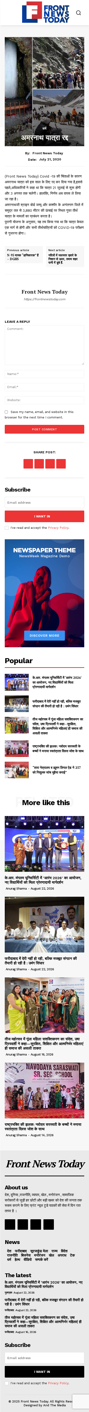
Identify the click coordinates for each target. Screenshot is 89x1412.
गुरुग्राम (8, 1292)
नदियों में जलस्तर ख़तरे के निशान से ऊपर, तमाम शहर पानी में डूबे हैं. (63, 259)
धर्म (44, 128)
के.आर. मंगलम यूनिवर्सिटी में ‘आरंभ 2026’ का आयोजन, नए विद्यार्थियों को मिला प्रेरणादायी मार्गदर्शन (57, 682)
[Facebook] (28, 464)
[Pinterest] (50, 464)
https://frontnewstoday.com (44, 299)
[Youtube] (48, 1224)
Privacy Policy (58, 528)
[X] (39, 464)
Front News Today (48, 153)
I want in (42, 516)
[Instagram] (23, 1224)
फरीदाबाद (9, 1310)
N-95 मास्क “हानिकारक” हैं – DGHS (22, 257)
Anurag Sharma (16, 888)
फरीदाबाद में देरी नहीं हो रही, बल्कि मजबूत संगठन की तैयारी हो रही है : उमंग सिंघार (57, 703)
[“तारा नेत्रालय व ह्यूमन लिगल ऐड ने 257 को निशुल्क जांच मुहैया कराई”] (17, 770)
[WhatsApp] (61, 464)
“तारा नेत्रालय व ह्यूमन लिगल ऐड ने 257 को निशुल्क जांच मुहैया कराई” (57, 769)
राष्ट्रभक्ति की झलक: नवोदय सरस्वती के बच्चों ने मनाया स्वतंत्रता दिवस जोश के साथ (58, 748)
